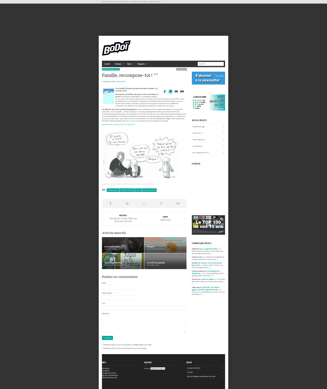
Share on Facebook (110, 203)
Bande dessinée (107, 69)
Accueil (107, 64)
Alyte (200, 257)
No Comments (181, 69)
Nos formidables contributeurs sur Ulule (201, 376)
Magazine (140, 64)
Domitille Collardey (127, 190)
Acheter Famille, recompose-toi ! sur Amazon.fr (118, 124)
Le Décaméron (197, 146)
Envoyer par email (178, 203)
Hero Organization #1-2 (200, 153)
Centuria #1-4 (197, 133)
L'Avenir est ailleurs (207, 279)
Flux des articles (109, 373)
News (128, 64)
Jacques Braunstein (149, 190)
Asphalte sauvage (198, 127)
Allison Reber (121, 81)
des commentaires (110, 375)
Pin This (161, 203)
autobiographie (113, 190)
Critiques (116, 64)
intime (138, 190)
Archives (147, 368)
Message (105, 314)
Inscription (106, 368)
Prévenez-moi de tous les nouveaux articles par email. (125, 348)
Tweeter (127, 203)
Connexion (106, 371)
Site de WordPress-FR (109, 378)
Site (103, 303)
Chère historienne (198, 140)
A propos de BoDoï (193, 368)
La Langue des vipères (210, 249)
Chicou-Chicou (131, 121)
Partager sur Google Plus (144, 203)
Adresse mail (107, 293)
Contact (190, 372)
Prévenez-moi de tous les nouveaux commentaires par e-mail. (128, 345)
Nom (104, 283)
